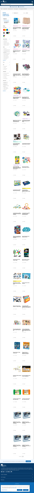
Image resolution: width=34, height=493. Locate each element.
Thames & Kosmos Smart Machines (25, 283)
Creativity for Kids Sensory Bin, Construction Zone (26, 399)
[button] (32, 4)
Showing (20, 456)
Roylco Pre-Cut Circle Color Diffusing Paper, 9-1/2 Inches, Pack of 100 (17, 121)
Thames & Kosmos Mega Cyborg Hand (16, 352)
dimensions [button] (6, 71)
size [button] (6, 64)
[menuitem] (13, 6)
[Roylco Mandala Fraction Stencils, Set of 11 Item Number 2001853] (26, 229)
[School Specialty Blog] (11, 471)
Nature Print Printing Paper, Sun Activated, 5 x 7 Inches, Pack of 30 (17, 28)
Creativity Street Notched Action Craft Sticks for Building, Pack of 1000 (26, 28)
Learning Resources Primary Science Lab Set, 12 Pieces (26, 144)
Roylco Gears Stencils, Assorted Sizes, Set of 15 (25, 167)
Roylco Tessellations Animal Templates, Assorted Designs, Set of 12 (17, 98)
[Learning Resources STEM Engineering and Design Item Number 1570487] (17, 183)
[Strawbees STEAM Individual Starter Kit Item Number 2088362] (17, 368)
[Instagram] (6, 471)
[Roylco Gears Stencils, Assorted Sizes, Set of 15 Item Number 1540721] (26, 160)
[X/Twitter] (4, 471)
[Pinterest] (3, 471)
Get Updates (28, 461)
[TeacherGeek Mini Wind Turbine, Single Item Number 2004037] (17, 252)
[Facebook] (1, 471)
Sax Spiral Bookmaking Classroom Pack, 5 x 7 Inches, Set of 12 (16, 144)
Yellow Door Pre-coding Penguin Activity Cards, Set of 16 (17, 283)
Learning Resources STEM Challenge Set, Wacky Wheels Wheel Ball (26, 214)
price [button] (6, 62)
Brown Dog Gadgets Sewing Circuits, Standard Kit (26, 376)
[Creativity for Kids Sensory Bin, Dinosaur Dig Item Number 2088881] (17, 392)
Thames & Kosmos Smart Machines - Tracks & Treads (17, 306)
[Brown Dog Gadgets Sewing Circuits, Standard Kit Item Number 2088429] (26, 368)
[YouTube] (8, 471)
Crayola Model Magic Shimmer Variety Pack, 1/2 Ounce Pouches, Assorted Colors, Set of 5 (17, 167)
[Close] (28, 486)
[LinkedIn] (9, 471)
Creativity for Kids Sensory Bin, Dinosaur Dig (17, 399)
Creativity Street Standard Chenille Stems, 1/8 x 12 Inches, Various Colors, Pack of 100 (17, 75)
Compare (15, 82)
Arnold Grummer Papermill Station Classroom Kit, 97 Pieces (26, 121)
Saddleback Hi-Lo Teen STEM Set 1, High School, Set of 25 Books (26, 423)
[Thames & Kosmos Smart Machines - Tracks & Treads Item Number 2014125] (17, 299)
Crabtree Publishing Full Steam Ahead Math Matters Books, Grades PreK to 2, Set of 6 (26, 330)
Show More (4, 60)
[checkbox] (5, 48)
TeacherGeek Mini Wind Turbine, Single (16, 260)
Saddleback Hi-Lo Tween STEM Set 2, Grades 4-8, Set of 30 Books (17, 446)
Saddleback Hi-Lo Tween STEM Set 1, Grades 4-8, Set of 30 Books (17, 423)
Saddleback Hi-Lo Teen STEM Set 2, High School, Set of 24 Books (26, 446)
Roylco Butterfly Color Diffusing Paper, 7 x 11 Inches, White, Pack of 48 (25, 98)
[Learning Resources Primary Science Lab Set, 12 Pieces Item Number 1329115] (26, 136)
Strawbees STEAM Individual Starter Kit (17, 376)
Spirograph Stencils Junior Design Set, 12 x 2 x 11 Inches (17, 51)
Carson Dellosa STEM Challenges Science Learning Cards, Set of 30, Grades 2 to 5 (26, 307)
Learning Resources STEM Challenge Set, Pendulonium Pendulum (17, 214)
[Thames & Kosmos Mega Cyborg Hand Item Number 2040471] (17, 345)
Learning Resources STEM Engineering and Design (17, 190)
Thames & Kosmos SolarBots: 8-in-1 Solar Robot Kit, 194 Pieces (25, 353)
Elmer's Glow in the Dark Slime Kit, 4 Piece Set (25, 260)
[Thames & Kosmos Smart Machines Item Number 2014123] (26, 276)
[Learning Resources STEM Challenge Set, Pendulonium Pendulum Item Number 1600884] (17, 206)
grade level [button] (6, 80)
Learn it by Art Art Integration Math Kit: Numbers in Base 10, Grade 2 (26, 191)
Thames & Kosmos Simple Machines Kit (26, 51)
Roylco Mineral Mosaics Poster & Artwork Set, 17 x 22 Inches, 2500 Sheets (26, 75)
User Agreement (17, 483)
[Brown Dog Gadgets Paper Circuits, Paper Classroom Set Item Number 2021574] (17, 322)
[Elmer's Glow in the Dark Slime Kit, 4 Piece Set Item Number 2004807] (26, 252)
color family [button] (6, 27)
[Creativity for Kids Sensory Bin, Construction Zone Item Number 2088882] (26, 392)
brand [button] (6, 47)
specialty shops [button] (6, 39)
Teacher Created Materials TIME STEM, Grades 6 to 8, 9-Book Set (17, 237)
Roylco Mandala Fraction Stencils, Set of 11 (25, 236)
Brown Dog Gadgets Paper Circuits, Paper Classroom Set (17, 330)
